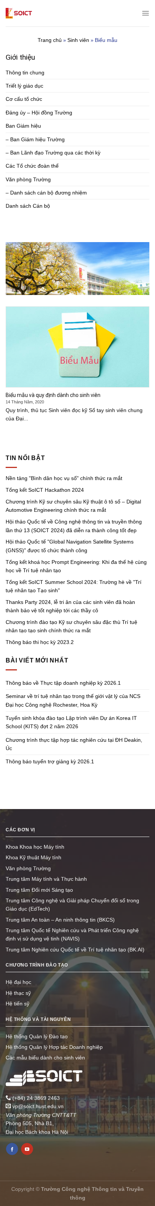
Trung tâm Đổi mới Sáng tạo (39, 890)
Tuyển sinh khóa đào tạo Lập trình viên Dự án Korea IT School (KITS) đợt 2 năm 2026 (71, 722)
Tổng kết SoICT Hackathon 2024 (45, 490)
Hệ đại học (18, 982)
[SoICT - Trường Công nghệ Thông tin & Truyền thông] (19, 13)
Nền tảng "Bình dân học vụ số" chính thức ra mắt (64, 478)
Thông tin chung (25, 72)
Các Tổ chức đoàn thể (32, 166)
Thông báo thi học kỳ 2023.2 (40, 642)
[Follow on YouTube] (27, 1149)
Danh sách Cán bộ (28, 206)
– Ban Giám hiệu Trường (35, 139)
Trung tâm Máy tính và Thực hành (46, 879)
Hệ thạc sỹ (18, 993)
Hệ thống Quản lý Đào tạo (37, 1036)
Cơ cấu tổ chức (24, 99)
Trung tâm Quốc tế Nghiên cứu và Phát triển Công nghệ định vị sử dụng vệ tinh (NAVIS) (72, 934)
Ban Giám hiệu (23, 126)
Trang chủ (50, 40)
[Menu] (145, 13)
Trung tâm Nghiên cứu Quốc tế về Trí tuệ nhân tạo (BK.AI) (75, 950)
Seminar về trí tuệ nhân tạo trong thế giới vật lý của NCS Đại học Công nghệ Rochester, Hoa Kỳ (73, 700)
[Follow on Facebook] (12, 1149)
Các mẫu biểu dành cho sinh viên (45, 1058)
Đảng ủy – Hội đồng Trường (39, 113)
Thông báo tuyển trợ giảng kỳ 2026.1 (50, 761)
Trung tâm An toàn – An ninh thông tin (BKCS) (60, 920)
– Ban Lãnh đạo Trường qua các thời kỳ (53, 153)
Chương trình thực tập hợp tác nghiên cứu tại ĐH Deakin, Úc (74, 744)
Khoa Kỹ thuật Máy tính (33, 857)
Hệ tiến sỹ (17, 1004)
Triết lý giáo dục (24, 86)
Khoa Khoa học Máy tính (35, 847)
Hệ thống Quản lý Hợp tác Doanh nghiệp (54, 1047)
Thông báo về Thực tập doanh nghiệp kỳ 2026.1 (63, 683)
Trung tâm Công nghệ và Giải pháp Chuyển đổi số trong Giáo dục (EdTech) (72, 904)
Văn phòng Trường (28, 179)
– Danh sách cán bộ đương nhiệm (46, 193)
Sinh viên (78, 40)
